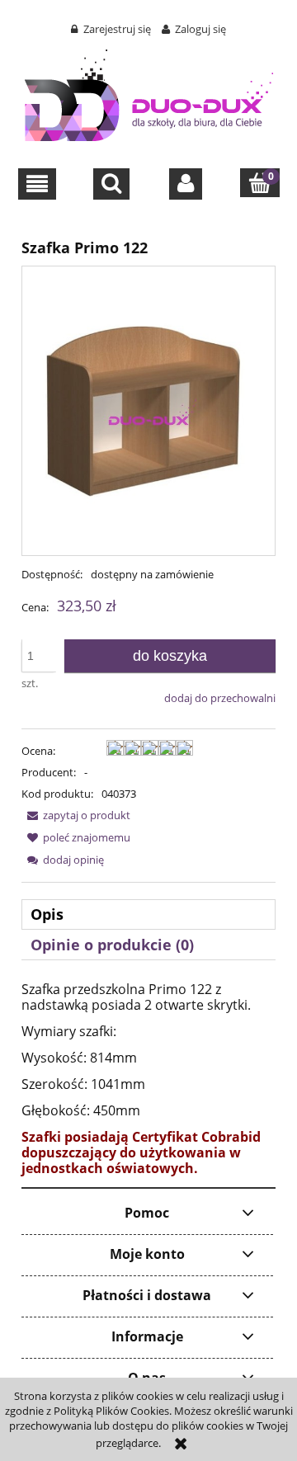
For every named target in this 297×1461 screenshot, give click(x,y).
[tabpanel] (148, 1079)
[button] (37, 184)
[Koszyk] (260, 182)
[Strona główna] (149, 92)
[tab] (148, 914)
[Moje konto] (186, 184)
